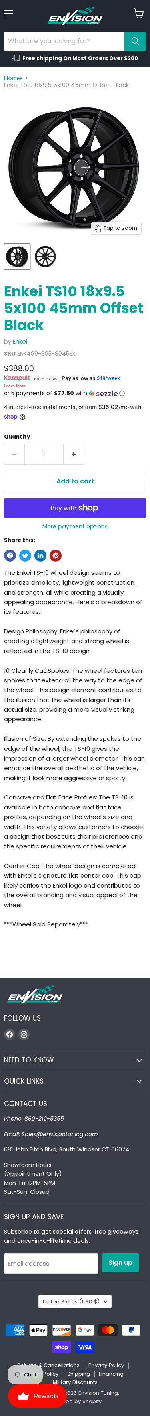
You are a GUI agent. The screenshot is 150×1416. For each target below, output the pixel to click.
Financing (111, 1374)
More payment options (75, 526)
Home (13, 78)
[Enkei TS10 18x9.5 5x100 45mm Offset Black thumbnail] (17, 256)
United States (71, 1301)
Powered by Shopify (75, 1401)
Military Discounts (75, 1382)
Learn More (15, 385)
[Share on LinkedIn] (40, 556)
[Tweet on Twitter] (25, 556)
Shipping (78, 1374)
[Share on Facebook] (10, 556)
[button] (75, 393)
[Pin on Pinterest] (56, 556)
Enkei (20, 341)
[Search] (135, 41)
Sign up (120, 1262)
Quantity (17, 437)
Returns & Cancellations (48, 1365)
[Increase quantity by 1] (74, 454)
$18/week (108, 378)
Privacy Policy (106, 1365)
